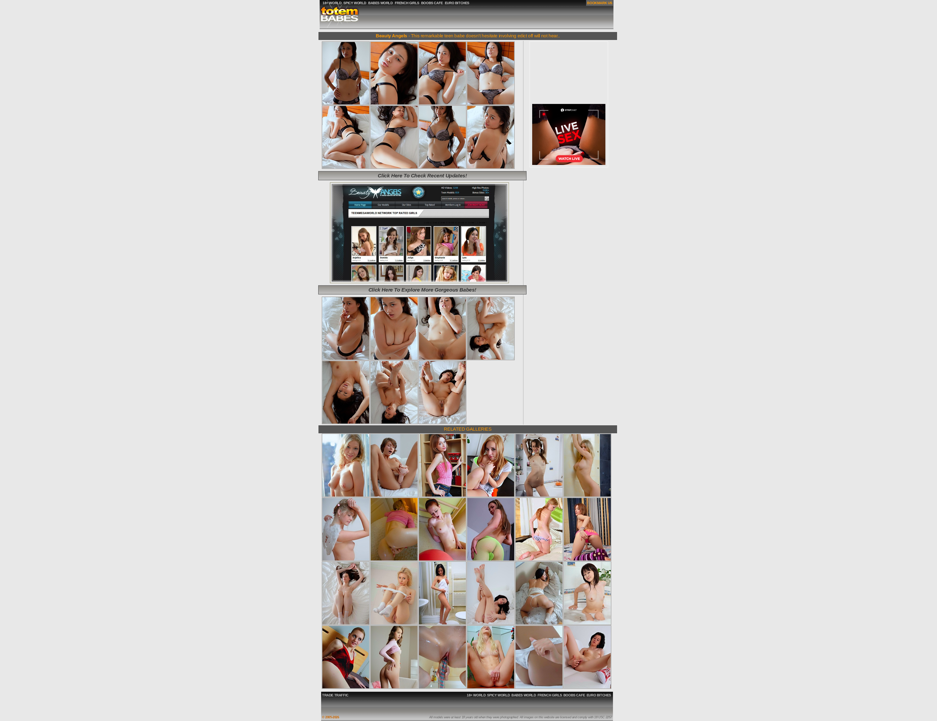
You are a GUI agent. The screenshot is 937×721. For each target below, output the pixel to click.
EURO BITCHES (599, 695)
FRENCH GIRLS (550, 695)
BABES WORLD (523, 695)
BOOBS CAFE (574, 695)
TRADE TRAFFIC (335, 695)
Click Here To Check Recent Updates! (422, 175)
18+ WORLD (476, 695)
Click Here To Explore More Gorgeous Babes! (422, 290)
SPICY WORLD (498, 695)
